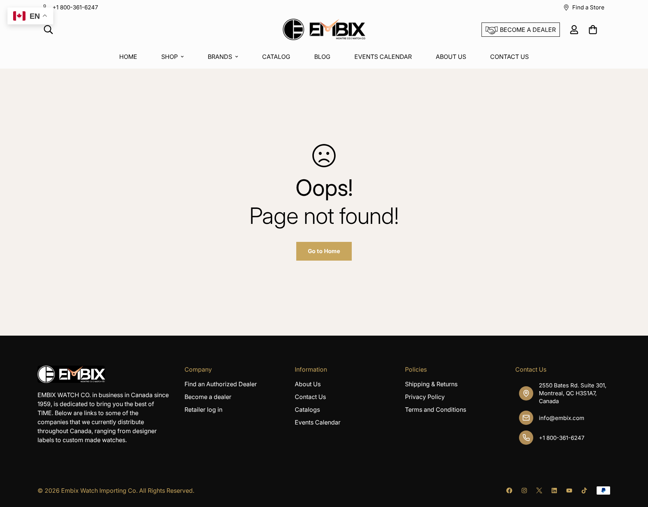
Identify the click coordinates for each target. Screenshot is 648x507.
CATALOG (276, 56)
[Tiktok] (584, 491)
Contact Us (310, 396)
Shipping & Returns (431, 384)
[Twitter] (539, 491)
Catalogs (307, 409)
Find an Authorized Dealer (220, 384)
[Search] (48, 29)
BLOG (322, 56)
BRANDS (220, 56)
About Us (308, 384)
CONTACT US (509, 56)
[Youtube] (569, 491)
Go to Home (324, 251)
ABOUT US (451, 56)
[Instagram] (524, 491)
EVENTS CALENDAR (383, 56)
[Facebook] (509, 491)
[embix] (324, 30)
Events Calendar (317, 422)
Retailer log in (203, 409)
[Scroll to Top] (633, 466)
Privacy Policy (425, 396)
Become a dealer (207, 396)
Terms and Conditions (435, 409)
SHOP (169, 56)
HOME (128, 56)
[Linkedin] (554, 491)
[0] (593, 29)
